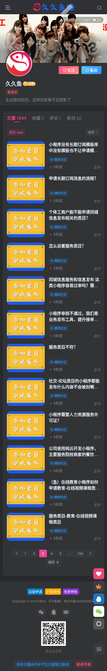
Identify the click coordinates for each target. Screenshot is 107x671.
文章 (16, 118)
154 (80, 553)
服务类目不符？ (63, 347)
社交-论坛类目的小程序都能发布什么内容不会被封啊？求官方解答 (74, 387)
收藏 (38, 118)
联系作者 (84, 664)
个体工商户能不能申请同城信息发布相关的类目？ (73, 215)
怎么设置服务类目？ (67, 246)
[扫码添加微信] (98, 611)
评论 (55, 118)
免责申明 (70, 591)
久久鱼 (13, 83)
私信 (94, 70)
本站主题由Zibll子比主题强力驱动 (42, 664)
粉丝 (74, 118)
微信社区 (61, 159)
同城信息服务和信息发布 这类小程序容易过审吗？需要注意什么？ (74, 285)
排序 (91, 132)
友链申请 (35, 591)
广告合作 (53, 591)
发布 (16, 132)
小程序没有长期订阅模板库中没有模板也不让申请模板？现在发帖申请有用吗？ (73, 150)
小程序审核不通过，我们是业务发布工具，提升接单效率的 (73, 319)
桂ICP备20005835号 (79, 601)
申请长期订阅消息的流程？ (73, 178)
